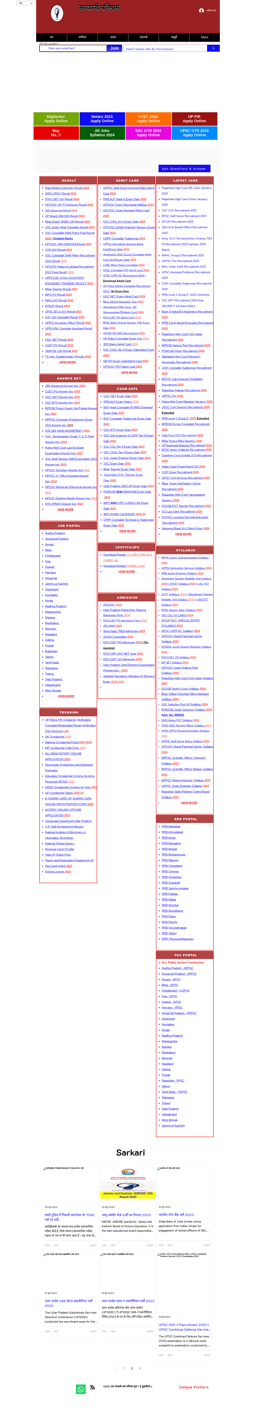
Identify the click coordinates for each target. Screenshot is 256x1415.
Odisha (49, 640)
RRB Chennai (170, 871)
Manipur (50, 617)
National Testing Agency (60, 843)
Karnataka (51, 595)
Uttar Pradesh (54, 679)
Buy (55, 131)
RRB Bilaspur (170, 860)
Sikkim (49, 656)
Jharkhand (52, 589)
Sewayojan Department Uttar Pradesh (68, 821)
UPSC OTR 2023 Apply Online (194, 133)
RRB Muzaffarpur (172, 910)
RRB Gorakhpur (172, 877)
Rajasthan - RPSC (173, 1080)
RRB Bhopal (169, 848)
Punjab (49, 645)
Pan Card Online (58, 866)
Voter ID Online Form (58, 854)
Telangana (51, 668)
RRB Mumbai (170, 905)
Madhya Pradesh (56, 606)
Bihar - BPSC (170, 985)
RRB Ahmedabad (172, 832)
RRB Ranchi (169, 922)
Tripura (49, 673)
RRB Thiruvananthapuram (178, 938)
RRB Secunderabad (174, 927)
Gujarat (50, 566)
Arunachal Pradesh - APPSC (179, 973)
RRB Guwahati (171, 882)
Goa (48, 561)
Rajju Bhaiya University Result (67, 187)
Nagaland (51, 634)
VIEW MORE (65, 509)
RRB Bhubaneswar (173, 854)
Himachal (51, 578)
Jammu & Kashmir (57, 583)
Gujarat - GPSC (171, 1001)
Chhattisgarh (53, 555)
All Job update (48, 43)
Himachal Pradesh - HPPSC (179, 1013)
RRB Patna (169, 916)
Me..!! (56, 135)
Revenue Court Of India (59, 849)
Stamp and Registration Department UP (69, 860)
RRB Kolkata (170, 893)
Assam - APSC (171, 979)
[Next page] (139, 1368)
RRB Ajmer (169, 837)
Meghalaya (52, 623)
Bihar (48, 550)
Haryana (50, 572)
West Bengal (53, 690)
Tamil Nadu (52, 662)
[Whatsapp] (81, 1389)
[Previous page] (116, 1368)
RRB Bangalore (171, 843)
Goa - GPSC (169, 996)
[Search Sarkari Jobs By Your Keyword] (213, 48)
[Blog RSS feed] (92, 1387)
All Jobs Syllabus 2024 (102, 133)
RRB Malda (169, 899)
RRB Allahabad (171, 826)
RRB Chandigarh (172, 865)
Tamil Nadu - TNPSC (174, 1091)
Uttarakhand (53, 685)
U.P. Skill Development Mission (64, 826)
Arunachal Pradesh (57, 538)
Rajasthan (51, 651)
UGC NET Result (59, 339)
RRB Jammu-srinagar (175, 888)
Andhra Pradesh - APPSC (177, 968)
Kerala (49, 600)
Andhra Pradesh (55, 533)
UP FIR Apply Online (194, 119)
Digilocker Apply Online (56, 119)
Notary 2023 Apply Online (102, 119)
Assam (49, 544)
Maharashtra (53, 611)
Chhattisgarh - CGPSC (176, 990)
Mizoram (51, 628)
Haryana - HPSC (172, 1007)
